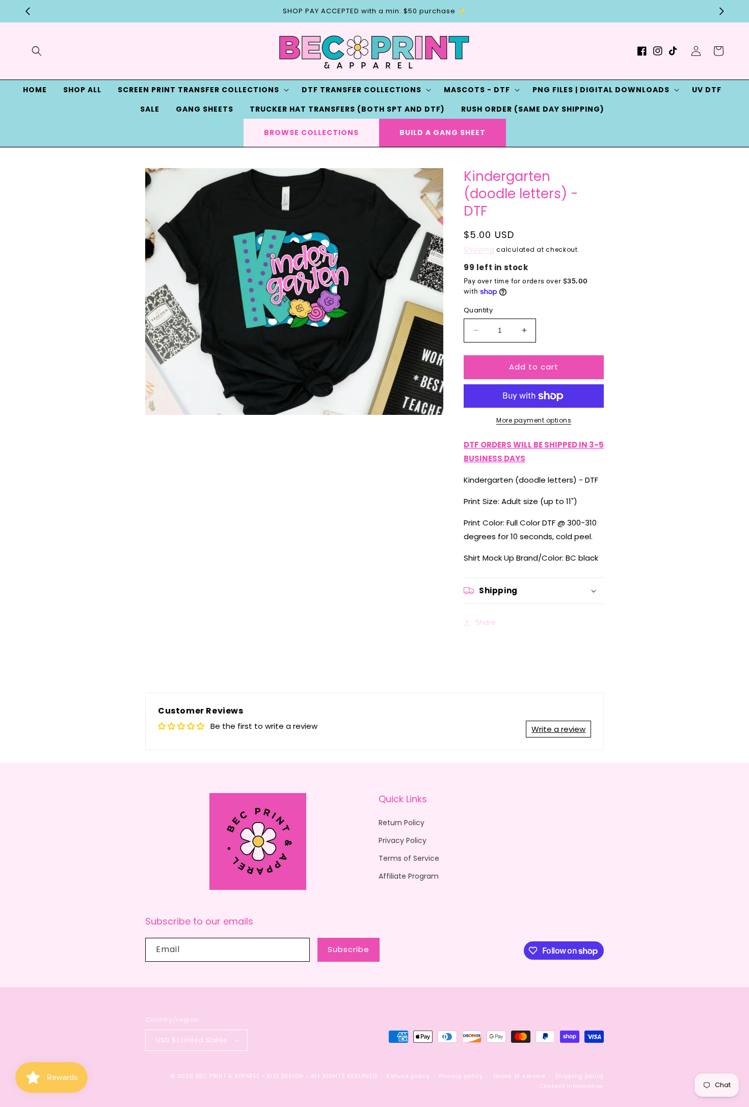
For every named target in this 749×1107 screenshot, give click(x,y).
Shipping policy (579, 1076)
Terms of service (519, 1076)
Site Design (285, 1076)
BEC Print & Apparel (227, 1076)
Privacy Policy (402, 840)
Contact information (571, 1086)
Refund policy (408, 1076)
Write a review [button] (558, 729)
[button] (36, 51)
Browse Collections (311, 132)
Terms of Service (409, 858)
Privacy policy (461, 1076)
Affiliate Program (409, 876)
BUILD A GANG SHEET (442, 132)
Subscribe (348, 949)
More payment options (533, 420)
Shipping (479, 249)
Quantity (478, 310)
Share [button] (485, 622)
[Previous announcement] (27, 11)
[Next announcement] (721, 11)
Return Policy (401, 823)
